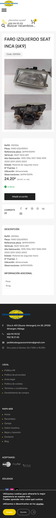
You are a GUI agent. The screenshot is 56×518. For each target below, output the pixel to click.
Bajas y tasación (12, 432)
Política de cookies (13, 384)
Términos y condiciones (16, 388)
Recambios (9, 419)
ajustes (39, 503)
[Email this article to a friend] (20, 214)
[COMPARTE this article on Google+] (32, 209)
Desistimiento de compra (16, 392)
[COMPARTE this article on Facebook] (20, 209)
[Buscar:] (23, 26)
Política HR (9, 370)
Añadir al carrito (20, 196)
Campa (7, 423)
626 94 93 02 (15, 23)
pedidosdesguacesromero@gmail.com (26, 342)
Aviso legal (9, 379)
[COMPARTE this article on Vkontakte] (43, 209)
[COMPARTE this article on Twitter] (26, 209)
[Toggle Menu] (4, 11)
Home (7, 414)
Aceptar (9, 512)
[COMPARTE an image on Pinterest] (37, 209)
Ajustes (23, 512)
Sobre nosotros (11, 428)
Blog (6, 441)
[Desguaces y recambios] (15, 3)
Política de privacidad (15, 375)
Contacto (9, 437)
